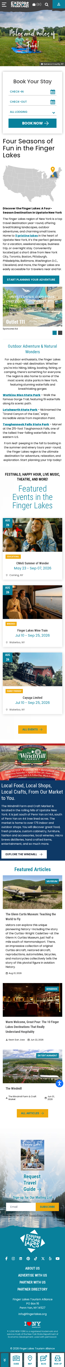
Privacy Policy (36, 1215)
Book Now (32, 123)
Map (30, 1364)
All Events (30, 729)
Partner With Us (33, 1282)
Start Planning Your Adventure (31, 280)
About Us (32, 1268)
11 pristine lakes (26, 236)
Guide (16, 1364)
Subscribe (47, 1207)
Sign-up (58, 1364)
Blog (43, 1364)
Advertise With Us (32, 1275)
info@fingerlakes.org (33, 1314)
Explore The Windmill (21, 854)
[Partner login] (59, 4)
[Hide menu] (4, 1360)
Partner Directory (32, 1289)
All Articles (30, 1113)
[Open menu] (4, 4)
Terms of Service (53, 1215)
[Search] (46, 4)
